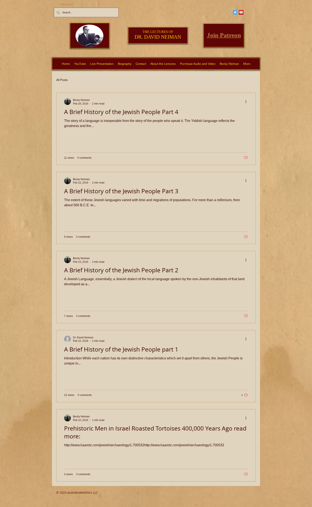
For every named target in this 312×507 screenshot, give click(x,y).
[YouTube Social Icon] (241, 12)
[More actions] (247, 101)
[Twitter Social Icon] (235, 12)
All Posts (62, 80)
